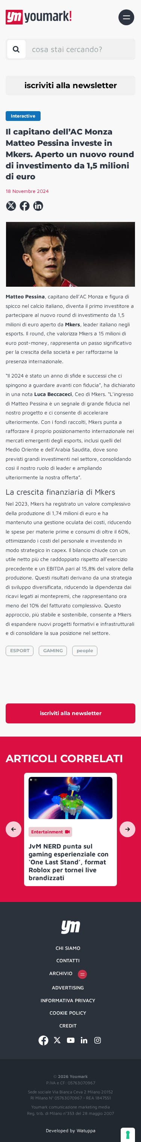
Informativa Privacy (68, 1000)
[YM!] (38, 17)
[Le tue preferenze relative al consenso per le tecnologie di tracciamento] (128, 1135)
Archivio (61, 973)
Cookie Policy (68, 1013)
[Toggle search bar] (16, 49)
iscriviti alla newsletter (70, 85)
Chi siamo (68, 948)
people (85, 650)
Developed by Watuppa (71, 1130)
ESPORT (19, 650)
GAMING (53, 650)
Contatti (68, 960)
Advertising (68, 988)
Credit (68, 1026)
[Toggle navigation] (126, 17)
